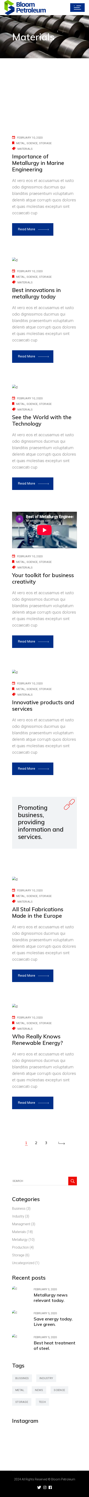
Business (18, 1208)
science (32, 143)
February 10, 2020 (30, 137)
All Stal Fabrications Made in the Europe (37, 912)
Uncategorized (23, 1263)
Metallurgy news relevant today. (51, 1297)
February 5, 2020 (45, 1313)
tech (42, 1402)
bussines (22, 1378)
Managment (21, 1224)
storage (45, 143)
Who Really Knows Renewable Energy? (37, 1039)
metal (20, 143)
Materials (25, 148)
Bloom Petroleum (63, 1479)
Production (20, 1247)
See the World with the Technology (42, 420)
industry (46, 1378)
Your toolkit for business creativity (43, 578)
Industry (18, 1216)
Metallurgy (20, 1240)
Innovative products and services (43, 705)
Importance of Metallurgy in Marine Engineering (38, 163)
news (39, 1390)
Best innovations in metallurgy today (36, 293)
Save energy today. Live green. (53, 1321)
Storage (18, 1255)
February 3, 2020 (45, 1289)
